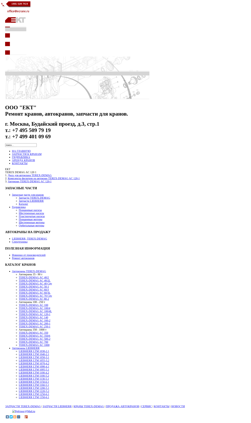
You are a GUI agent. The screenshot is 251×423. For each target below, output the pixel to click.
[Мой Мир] (18, 416)
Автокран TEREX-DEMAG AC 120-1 (30, 181)
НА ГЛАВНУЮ (21, 151)
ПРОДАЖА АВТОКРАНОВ (122, 406)
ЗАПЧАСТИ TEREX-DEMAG (23, 406)
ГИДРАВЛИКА (21, 157)
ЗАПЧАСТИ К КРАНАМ (26, 154)
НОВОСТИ (178, 406)
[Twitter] (11, 416)
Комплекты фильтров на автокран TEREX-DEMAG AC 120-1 (44, 178)
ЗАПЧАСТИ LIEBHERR (57, 406)
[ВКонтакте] (7, 416)
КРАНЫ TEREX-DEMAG (89, 406)
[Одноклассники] (14, 416)
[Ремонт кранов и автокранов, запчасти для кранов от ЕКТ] (15, 55)
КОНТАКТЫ (19, 163)
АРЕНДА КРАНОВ (23, 160)
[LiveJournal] (22, 416)
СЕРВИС (146, 406)
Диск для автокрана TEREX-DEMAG (30, 175)
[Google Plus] (26, 416)
